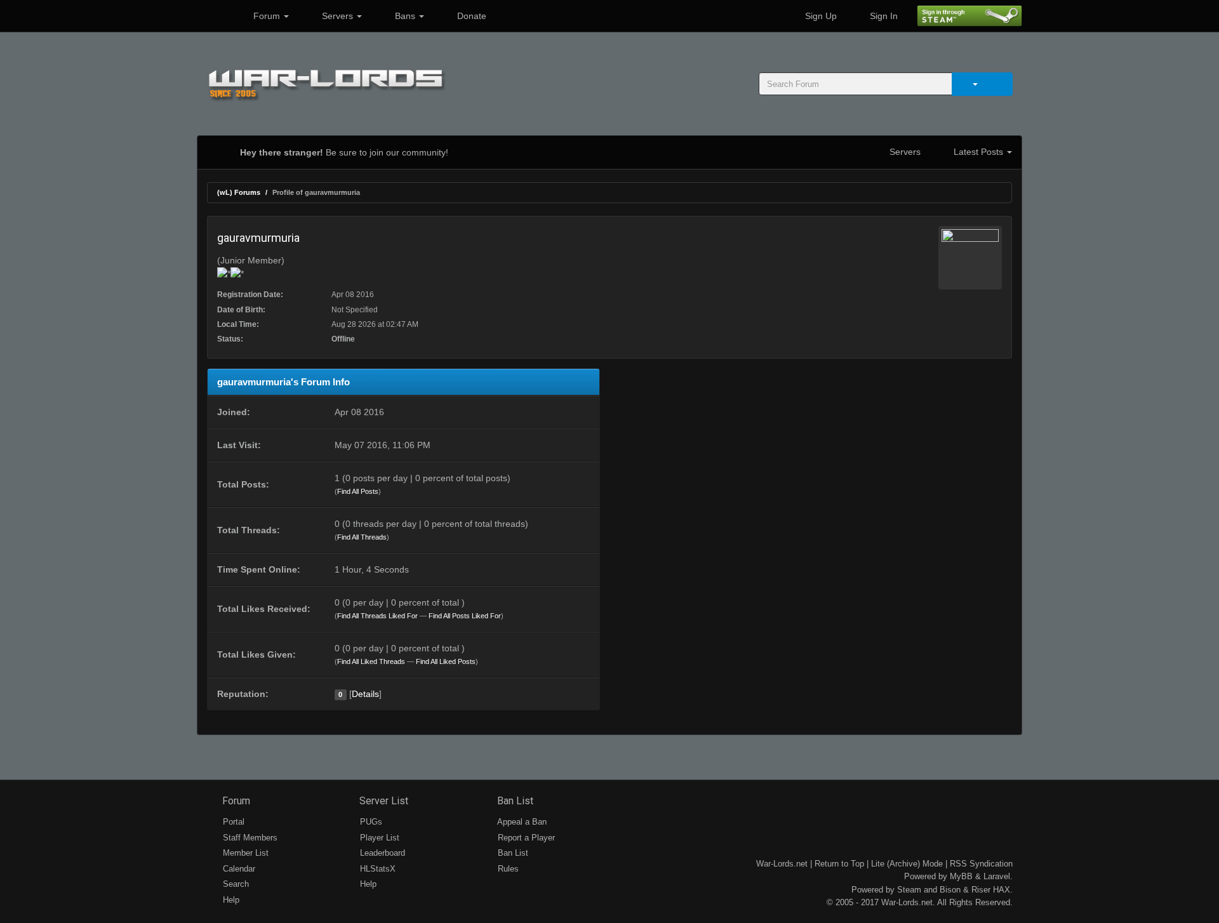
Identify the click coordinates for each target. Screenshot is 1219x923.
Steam (909, 889)
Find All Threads (362, 537)
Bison (950, 889)
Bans (405, 16)
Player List (378, 837)
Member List (244, 853)
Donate (470, 16)
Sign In (882, 16)
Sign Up (820, 16)
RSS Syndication (981, 863)
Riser (980, 889)
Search (234, 884)
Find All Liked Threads (371, 661)
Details (365, 694)
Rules (507, 868)
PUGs (369, 822)
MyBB (961, 876)
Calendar (237, 868)
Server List (382, 801)
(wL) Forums (238, 192)
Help (229, 900)
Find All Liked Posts (446, 661)
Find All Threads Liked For (377, 616)
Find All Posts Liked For (465, 616)
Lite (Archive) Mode (907, 863)
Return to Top (839, 863)
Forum (267, 16)
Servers (337, 16)
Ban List (514, 801)
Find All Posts (357, 491)
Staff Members (248, 837)
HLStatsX (376, 868)
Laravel (996, 876)
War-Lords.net (782, 863)
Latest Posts (978, 152)
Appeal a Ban (521, 822)
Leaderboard (381, 853)
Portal (232, 822)
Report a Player (525, 837)
